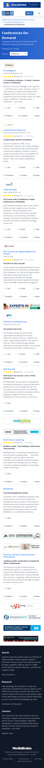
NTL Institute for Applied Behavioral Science (19, 252)
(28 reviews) (29, 372)
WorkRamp (8, 489)
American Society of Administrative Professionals (19, 555)
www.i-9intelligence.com (13, 73)
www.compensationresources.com (16, 133)
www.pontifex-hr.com (11, 324)
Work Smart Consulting (13, 440)
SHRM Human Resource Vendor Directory (18, 20)
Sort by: (5, 54)
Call (8, 108)
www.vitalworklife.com (12, 192)
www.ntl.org (8, 256)
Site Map (38, 759)
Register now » (7, 733)
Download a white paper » (12, 704)
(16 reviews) (29, 260)
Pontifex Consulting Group (15, 321)
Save (37, 108)
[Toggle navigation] (39, 13)
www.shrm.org (24, 761)
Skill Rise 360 (9, 369)
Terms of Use (24, 759)
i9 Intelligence (9, 70)
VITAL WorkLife (10, 189)
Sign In (29, 13)
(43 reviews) (29, 76)
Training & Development (13, 22)
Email (23, 108)
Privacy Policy (8, 759)
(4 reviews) (28, 442)
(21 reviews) (29, 136)
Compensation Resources (14, 130)
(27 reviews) (29, 195)
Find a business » (8, 674)
